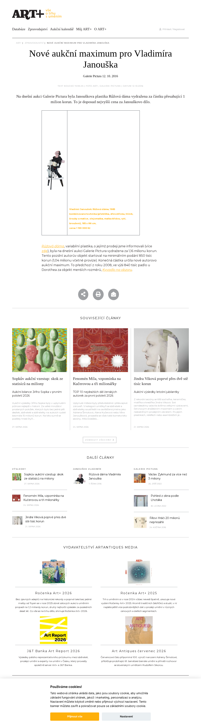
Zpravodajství (38, 29)
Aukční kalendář (62, 29)
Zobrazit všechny (99, 440)
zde (45, 251)
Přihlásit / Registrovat (173, 29)
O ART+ (100, 29)
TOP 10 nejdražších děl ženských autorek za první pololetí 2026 (95, 393)
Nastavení (126, 716)
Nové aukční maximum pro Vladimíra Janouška (78, 43)
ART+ (19, 43)
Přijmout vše (74, 716)
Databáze (18, 29)
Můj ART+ (84, 29)
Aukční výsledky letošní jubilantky (156, 392)
